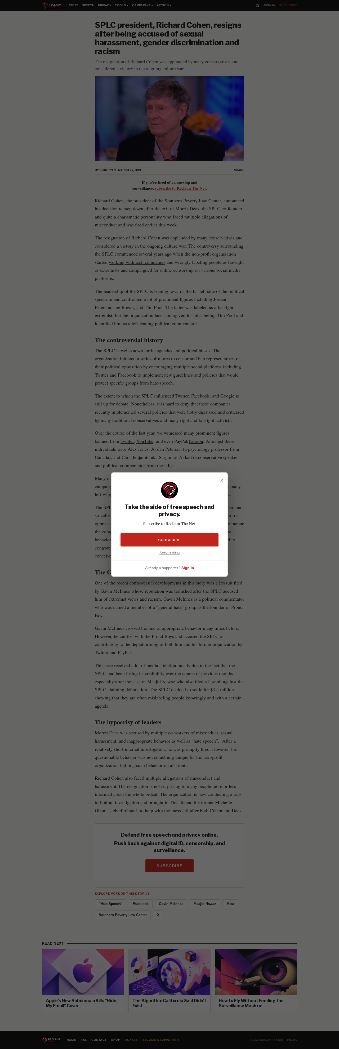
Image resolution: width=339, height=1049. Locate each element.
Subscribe (169, 540)
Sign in (187, 568)
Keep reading (169, 552)
